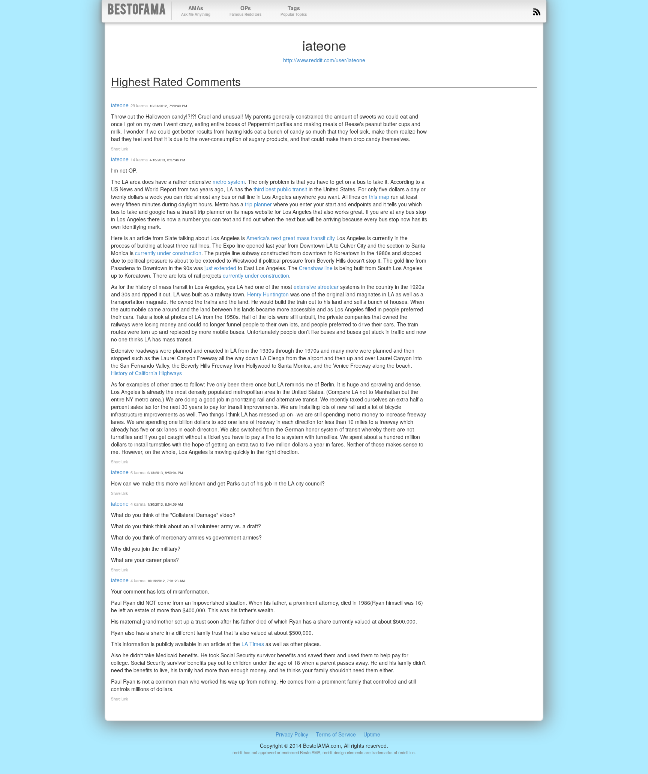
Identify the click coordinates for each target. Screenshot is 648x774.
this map (379, 196)
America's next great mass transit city (290, 238)
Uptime (371, 734)
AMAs (195, 10)
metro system (229, 181)
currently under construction (168, 253)
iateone (120, 105)
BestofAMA (137, 11)
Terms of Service (336, 734)
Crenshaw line (316, 268)
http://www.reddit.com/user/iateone (324, 60)
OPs (245, 10)
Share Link (119, 149)
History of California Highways (146, 373)
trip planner (258, 204)
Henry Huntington (268, 294)
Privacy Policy (292, 734)
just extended (220, 268)
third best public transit (280, 189)
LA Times (253, 644)
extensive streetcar (316, 286)
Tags (293, 10)
